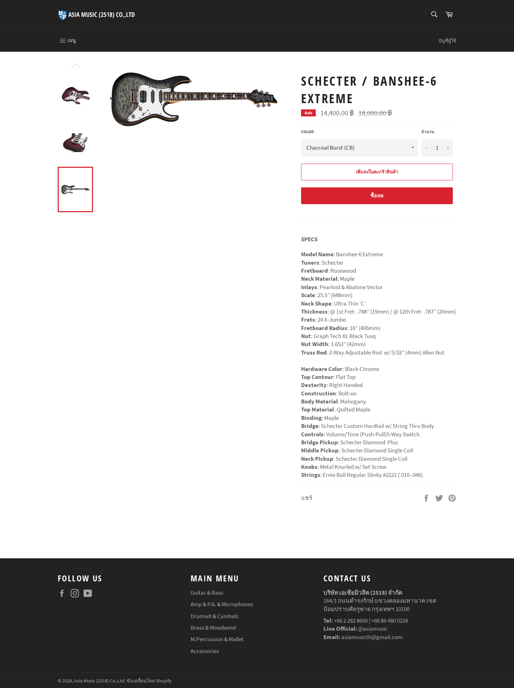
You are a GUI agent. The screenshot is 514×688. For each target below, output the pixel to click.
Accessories (205, 651)
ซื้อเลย (377, 196)
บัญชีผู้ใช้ (447, 41)
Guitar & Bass (207, 592)
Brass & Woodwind (213, 627)
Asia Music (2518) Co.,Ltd (99, 681)
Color (307, 131)
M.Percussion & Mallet (217, 639)
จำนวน (427, 131)
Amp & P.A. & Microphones (222, 604)
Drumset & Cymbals (214, 616)
